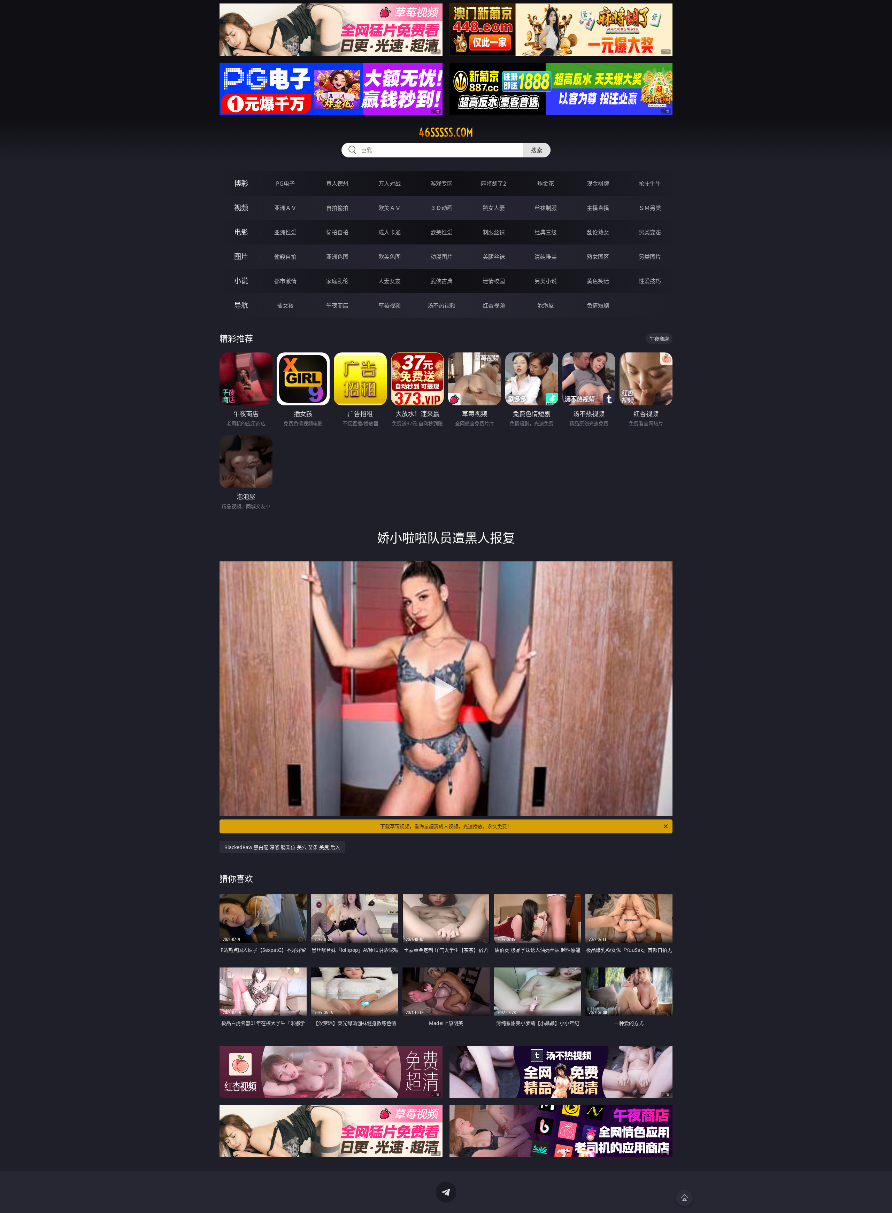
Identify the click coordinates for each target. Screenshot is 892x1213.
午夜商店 (337, 305)
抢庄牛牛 (650, 183)
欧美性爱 (441, 232)
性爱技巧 (650, 281)
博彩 (241, 183)
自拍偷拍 (337, 208)
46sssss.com (446, 132)
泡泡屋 (545, 305)
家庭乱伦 (337, 281)
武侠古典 (441, 281)
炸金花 (545, 183)
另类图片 (650, 257)
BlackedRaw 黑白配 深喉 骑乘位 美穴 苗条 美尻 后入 (282, 847)
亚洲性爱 (285, 232)
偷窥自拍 (285, 257)
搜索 (536, 150)
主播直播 (598, 208)
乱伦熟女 (598, 232)
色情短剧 (598, 305)
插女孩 (285, 305)
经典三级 (546, 232)
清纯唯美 (546, 257)
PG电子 (285, 183)
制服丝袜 (494, 232)
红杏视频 (494, 305)
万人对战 (389, 183)
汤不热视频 (441, 305)
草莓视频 (389, 305)
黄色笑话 (598, 281)
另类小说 (546, 281)
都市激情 (285, 281)
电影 (241, 232)
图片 (241, 256)
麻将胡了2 (493, 183)
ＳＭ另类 (650, 208)
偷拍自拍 (337, 232)
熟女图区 (598, 257)
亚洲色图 (337, 257)
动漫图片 (441, 257)
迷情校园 (494, 281)
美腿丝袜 (494, 257)
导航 (241, 305)
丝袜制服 (546, 208)
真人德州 (337, 183)
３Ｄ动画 (441, 208)
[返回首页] (684, 1197)
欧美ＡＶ (389, 208)
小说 (241, 281)
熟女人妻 (494, 208)
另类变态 (650, 232)
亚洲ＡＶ (285, 208)
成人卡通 (389, 232)
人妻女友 (389, 281)
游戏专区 (441, 183)
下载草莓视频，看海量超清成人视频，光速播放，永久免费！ (446, 826)
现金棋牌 (598, 183)
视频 (241, 207)
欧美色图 (389, 257)
